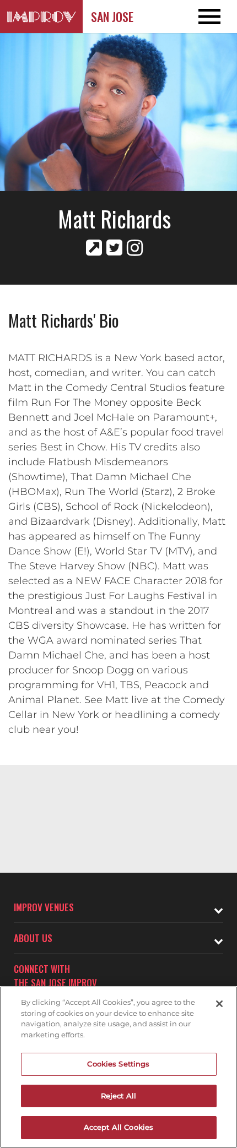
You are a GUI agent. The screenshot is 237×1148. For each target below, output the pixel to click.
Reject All (118, 1095)
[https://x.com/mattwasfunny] (114, 247)
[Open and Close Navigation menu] (213, 16)
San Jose (112, 16)
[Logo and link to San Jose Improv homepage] (41, 16)
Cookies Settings (118, 1063)
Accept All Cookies (118, 1127)
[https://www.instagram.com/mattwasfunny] (135, 247)
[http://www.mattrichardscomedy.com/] (94, 247)
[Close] (219, 1004)
